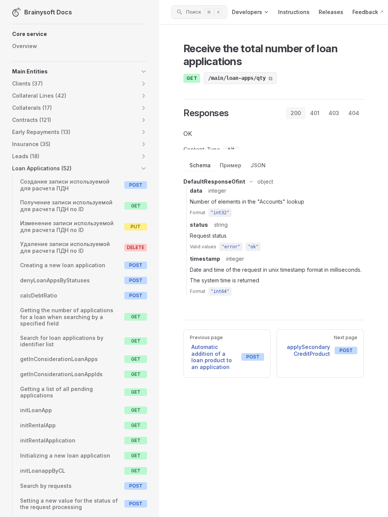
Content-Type (201, 149)
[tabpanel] (273, 211)
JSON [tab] (258, 165)
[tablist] (325, 113)
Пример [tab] (230, 165)
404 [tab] (353, 113)
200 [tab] (296, 113)
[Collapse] (251, 182)
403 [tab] (334, 113)
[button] (79, 34)
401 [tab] (314, 113)
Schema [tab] (200, 165)
